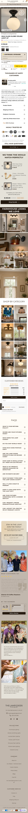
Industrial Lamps (14, 749)
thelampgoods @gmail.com (15, 713)
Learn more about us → (8, 655)
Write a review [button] (14, 397)
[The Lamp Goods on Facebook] (14, 719)
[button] (4, 42)
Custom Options (14, 767)
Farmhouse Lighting (14, 729)
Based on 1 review (14, 385)
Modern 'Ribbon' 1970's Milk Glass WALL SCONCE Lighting (19, 185)
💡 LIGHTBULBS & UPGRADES (12, 56)
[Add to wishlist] (12, 66)
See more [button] (23, 83)
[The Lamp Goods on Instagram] (11, 719)
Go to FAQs (13, 147)
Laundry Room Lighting (14, 736)
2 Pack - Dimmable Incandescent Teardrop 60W (19, 175)
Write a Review (14, 613)
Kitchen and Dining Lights (14, 733)
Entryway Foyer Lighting (14, 743)
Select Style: (10, 46)
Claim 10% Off (14, 537)
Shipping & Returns (14, 799)
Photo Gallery (14, 770)
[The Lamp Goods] (12, 1)
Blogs (14, 773)
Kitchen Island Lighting (14, 746)
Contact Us (14, 793)
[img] (7, 407)
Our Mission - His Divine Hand (14, 763)
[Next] (25, 20)
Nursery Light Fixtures (14, 739)
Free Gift (14, 777)
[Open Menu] (2, 1)
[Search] (23, 1)
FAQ (14, 796)
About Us (14, 760)
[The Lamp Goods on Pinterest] (17, 719)
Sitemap (14, 803)
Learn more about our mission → (10, 693)
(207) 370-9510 (15, 715)
